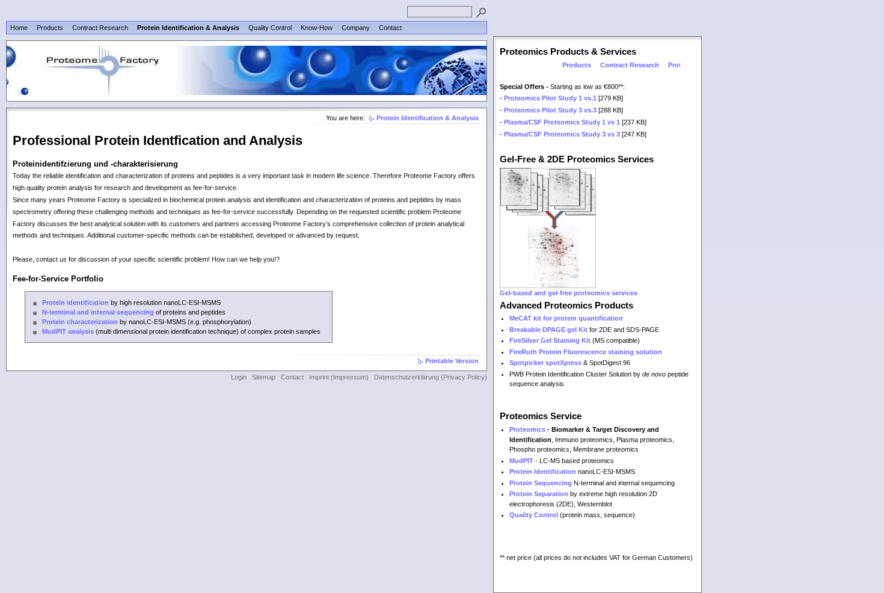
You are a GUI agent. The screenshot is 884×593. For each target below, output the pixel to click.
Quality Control (270, 27)
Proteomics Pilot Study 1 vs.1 (550, 98)
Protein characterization (80, 321)
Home (19, 27)
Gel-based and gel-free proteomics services (568, 292)
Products (50, 27)
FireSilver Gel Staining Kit (550, 340)
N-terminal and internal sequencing (98, 312)
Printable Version (452, 360)
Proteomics (527, 429)
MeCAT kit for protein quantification (566, 318)
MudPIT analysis (68, 331)
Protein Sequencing (540, 483)
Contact (390, 27)
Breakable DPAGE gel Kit (548, 329)
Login (239, 377)
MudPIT (521, 460)
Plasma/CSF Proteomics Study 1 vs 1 (562, 122)
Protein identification (75, 302)
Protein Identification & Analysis (188, 27)
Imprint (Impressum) (339, 377)
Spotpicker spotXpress (545, 362)
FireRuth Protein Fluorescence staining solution (585, 351)
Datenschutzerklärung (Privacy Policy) (430, 377)
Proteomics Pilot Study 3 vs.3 (550, 110)
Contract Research (100, 27)
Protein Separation (538, 493)
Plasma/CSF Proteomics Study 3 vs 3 (562, 134)
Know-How (317, 27)
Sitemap (263, 377)
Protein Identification (542, 471)
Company (356, 27)
